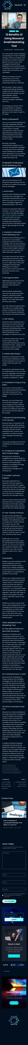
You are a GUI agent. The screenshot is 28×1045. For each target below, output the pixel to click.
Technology (13, 1029)
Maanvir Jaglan (9, 827)
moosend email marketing (10, 769)
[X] (14, 1043)
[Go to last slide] (4, 816)
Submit (14, 919)
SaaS (17, 31)
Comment (6, 853)
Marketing (12, 31)
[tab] (12, 832)
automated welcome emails (15, 200)
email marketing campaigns (15, 215)
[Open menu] (24, 5)
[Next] (23, 816)
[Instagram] (17, 1043)
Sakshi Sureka (9, 49)
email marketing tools (9, 766)
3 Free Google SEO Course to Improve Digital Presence (6, 784)
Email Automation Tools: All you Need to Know (21, 783)
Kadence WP (14, 1039)
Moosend (5, 122)
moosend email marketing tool (11, 772)
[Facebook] (11, 1043)
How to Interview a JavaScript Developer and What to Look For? (12, 823)
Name (5, 875)
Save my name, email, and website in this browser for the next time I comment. (15, 895)
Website (5, 889)
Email (5, 882)
